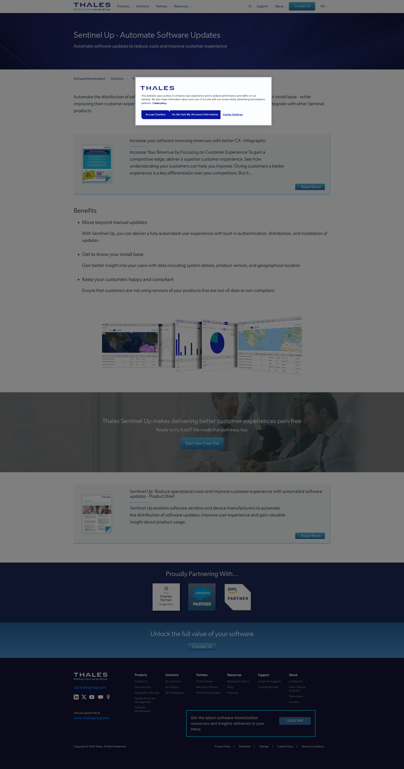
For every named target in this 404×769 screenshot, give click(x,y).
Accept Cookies (156, 114)
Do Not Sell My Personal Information (195, 114)
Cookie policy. (160, 103)
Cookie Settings (233, 114)
